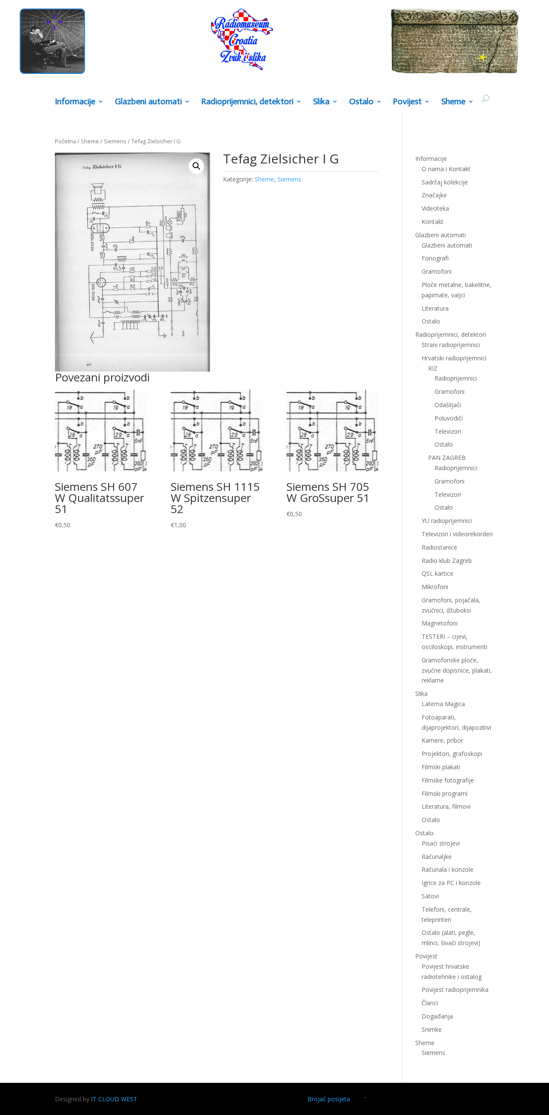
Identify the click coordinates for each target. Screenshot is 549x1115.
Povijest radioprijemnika (455, 989)
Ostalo (443, 444)
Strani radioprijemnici (451, 345)
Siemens (115, 141)
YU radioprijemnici (447, 521)
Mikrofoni (435, 587)
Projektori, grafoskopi (452, 753)
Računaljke (437, 856)
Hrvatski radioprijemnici (454, 358)
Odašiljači (447, 405)
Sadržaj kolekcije (445, 182)
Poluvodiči (448, 418)
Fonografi (435, 258)
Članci (430, 1003)
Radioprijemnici (455, 378)
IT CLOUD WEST (114, 1099)
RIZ (432, 368)
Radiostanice (439, 547)
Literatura (435, 308)
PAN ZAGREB (447, 457)
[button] (196, 166)
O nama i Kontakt (446, 169)
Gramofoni (437, 271)
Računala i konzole (448, 869)
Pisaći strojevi (441, 843)
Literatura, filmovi (446, 806)
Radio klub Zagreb (447, 560)
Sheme (453, 102)
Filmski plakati (441, 767)
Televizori (447, 431)
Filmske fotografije (448, 780)
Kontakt (432, 222)
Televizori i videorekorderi (457, 534)
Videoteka (435, 208)
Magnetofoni (440, 623)
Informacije (75, 102)
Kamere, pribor (442, 740)
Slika (321, 102)
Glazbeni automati (447, 245)
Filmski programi (445, 793)
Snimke (432, 1029)
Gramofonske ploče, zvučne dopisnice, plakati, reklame (457, 670)
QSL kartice (437, 573)
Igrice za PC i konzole (451, 883)
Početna (65, 141)
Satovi (430, 896)
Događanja (437, 1016)
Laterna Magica (443, 704)
